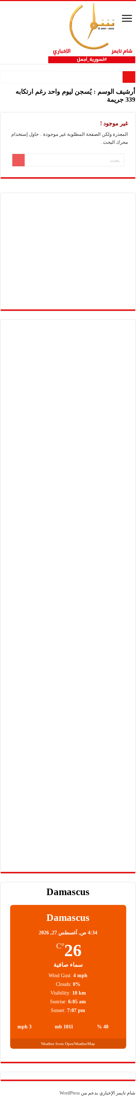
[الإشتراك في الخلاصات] (3, 108)
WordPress (69, 1093)
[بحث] (18, 160)
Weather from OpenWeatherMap (68, 1043)
